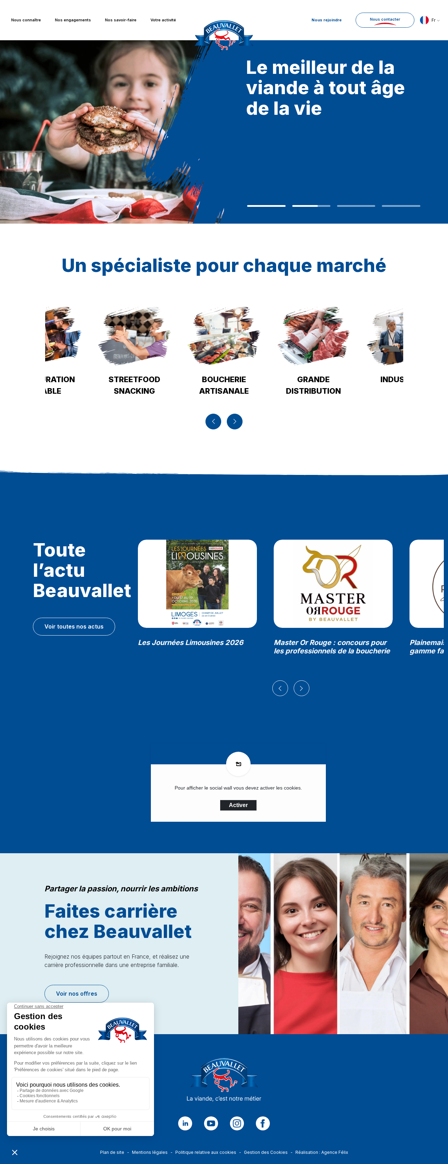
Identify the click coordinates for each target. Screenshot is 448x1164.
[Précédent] (213, 421)
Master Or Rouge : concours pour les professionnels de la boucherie (332, 646)
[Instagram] (237, 1123)
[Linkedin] (185, 1123)
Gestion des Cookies (266, 1152)
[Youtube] (211, 1123)
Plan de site (112, 1152)
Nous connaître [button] (26, 20)
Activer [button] (238, 805)
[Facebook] (262, 1123)
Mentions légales (150, 1152)
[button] (430, 20)
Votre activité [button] (163, 20)
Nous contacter (385, 19)
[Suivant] (235, 421)
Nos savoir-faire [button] (120, 20)
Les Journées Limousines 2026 (190, 642)
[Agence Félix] (224, 20)
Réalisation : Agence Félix (321, 1152)
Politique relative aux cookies (205, 1152)
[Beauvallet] (224, 1081)
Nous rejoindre (327, 19)
